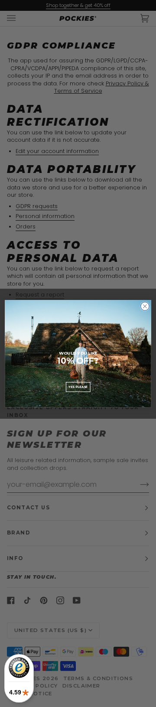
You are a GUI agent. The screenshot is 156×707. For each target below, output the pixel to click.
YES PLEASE (77, 386)
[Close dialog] (145, 306)
